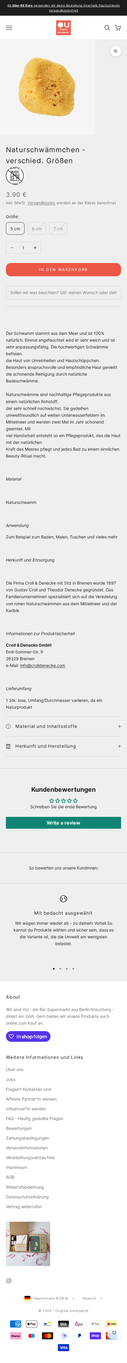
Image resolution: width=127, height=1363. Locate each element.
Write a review (63, 823)
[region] (63, 926)
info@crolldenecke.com (42, 665)
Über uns (14, 1069)
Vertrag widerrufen (24, 1206)
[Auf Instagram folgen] (9, 1281)
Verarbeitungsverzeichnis (30, 1157)
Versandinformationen (27, 1147)
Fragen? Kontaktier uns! (28, 1089)
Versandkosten (41, 202)
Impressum (16, 1167)
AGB (10, 1176)
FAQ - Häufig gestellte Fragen (34, 1118)
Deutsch (90, 1298)
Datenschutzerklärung (27, 1196)
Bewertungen (19, 1128)
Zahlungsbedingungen (27, 1137)
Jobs (10, 1079)
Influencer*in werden (26, 1108)
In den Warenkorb (63, 269)
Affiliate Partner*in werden (31, 1098)
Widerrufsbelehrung (25, 1187)
